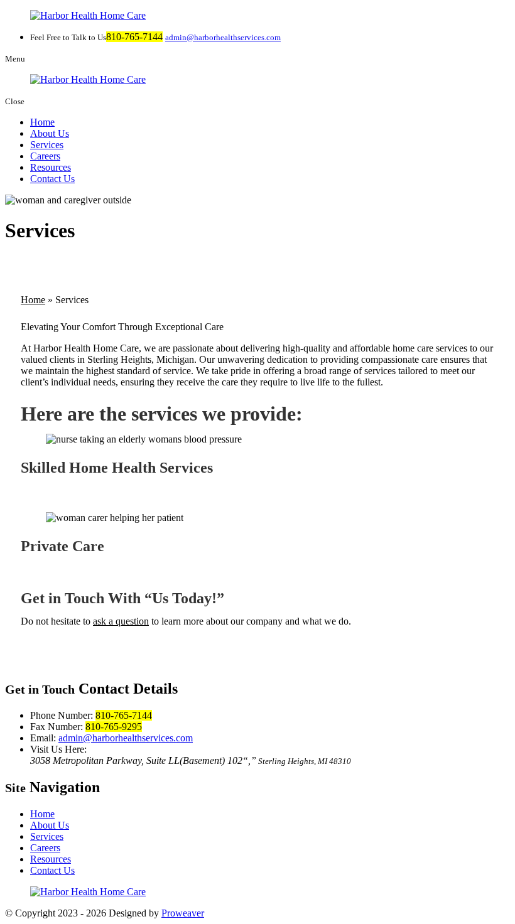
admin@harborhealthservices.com (223, 37)
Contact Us (52, 178)
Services (46, 144)
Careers (45, 156)
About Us (49, 133)
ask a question (121, 621)
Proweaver (182, 913)
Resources (50, 167)
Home (42, 122)
